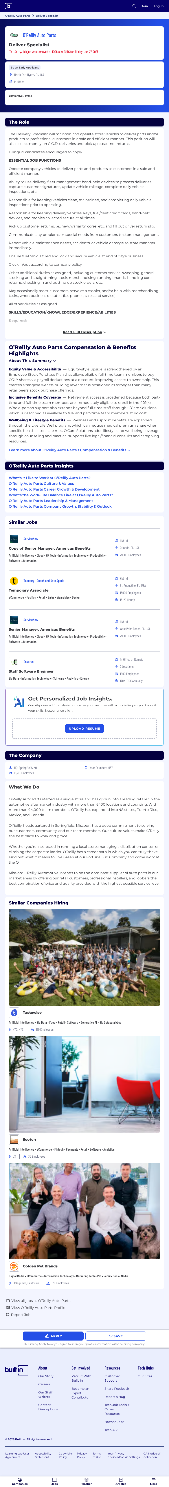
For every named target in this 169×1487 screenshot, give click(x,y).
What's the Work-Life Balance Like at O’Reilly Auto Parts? (61, 495)
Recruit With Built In (81, 1378)
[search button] (134, 6)
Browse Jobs (114, 1422)
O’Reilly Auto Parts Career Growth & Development (54, 489)
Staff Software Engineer (31, 671)
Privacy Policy (82, 1455)
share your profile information (91, 1344)
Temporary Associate (28, 590)
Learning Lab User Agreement (17, 1455)
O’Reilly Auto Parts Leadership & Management (51, 501)
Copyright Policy (65, 1455)
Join (144, 6)
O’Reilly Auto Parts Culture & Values (41, 484)
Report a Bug (115, 1397)
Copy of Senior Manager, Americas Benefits (50, 548)
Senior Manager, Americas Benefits (42, 629)
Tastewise (32, 1013)
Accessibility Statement (43, 1455)
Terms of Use (97, 1455)
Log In (159, 6)
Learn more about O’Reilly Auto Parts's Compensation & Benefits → (70, 450)
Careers (44, 1384)
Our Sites (145, 1376)
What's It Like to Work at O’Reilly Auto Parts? (49, 478)
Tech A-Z (111, 1430)
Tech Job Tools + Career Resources (117, 1409)
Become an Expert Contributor (81, 1393)
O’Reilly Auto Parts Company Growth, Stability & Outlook (60, 506)
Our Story (45, 1376)
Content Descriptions (48, 1407)
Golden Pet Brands (40, 1266)
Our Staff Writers (45, 1394)
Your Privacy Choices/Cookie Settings (124, 1455)
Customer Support (112, 1378)
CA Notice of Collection (151, 1455)
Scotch (29, 1139)
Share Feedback (117, 1389)
